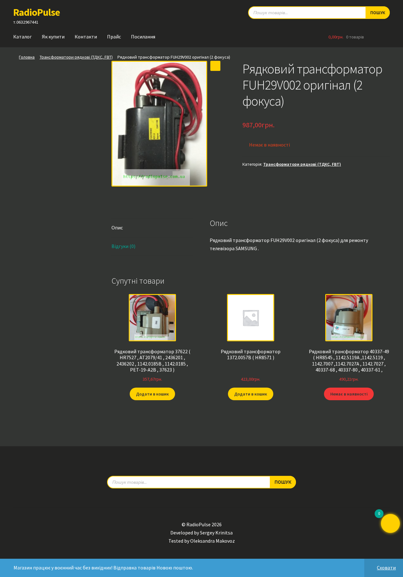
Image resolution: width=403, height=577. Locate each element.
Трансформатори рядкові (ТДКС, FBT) (76, 57)
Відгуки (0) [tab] (123, 246)
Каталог (22, 36)
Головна (27, 57)
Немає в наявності (349, 394)
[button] (215, 66)
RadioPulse (36, 12)
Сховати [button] (386, 567)
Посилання (143, 36)
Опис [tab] (117, 227)
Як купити (53, 36)
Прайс (114, 36)
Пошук (377, 12)
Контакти (86, 36)
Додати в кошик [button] (152, 394)
